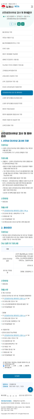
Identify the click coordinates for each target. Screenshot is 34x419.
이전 (8, 396)
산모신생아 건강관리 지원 (10, 76)
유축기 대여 (5, 49)
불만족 (27, 366)
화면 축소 (22, 24)
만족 (14, 366)
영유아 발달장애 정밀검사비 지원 (12, 114)
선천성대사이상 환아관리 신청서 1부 (15, 211)
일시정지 (10, 396)
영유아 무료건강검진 (8, 109)
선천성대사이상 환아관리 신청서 (13, 298)
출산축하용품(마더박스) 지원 (11, 43)
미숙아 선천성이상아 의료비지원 (12, 87)
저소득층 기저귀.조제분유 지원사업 (12, 65)
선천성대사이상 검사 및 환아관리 (16, 19)
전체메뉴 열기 (32, 6)
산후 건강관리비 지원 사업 (10, 81)
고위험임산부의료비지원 (9, 70)
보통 (20, 366)
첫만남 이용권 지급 (8, 38)
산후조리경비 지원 (7, 125)
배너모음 (16, 396)
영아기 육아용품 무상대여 (10, 54)
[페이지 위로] (30, 389)
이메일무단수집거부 (19, 401)
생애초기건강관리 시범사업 (10, 59)
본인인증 (5, 4)
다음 (13, 396)
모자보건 (19, 16)
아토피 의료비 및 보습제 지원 (11, 120)
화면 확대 (19, 24)
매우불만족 (8, 367)
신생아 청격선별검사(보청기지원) (12, 103)
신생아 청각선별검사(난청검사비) (12, 98)
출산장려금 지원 (7, 32)
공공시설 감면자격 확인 (26, 395)
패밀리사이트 (12, 4)
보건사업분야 (10, 16)
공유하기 (11, 24)
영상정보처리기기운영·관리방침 (10, 403)
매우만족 (7, 366)
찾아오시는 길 (25, 403)
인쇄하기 (15, 24)
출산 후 (26, 16)
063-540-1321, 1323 (16, 386)
